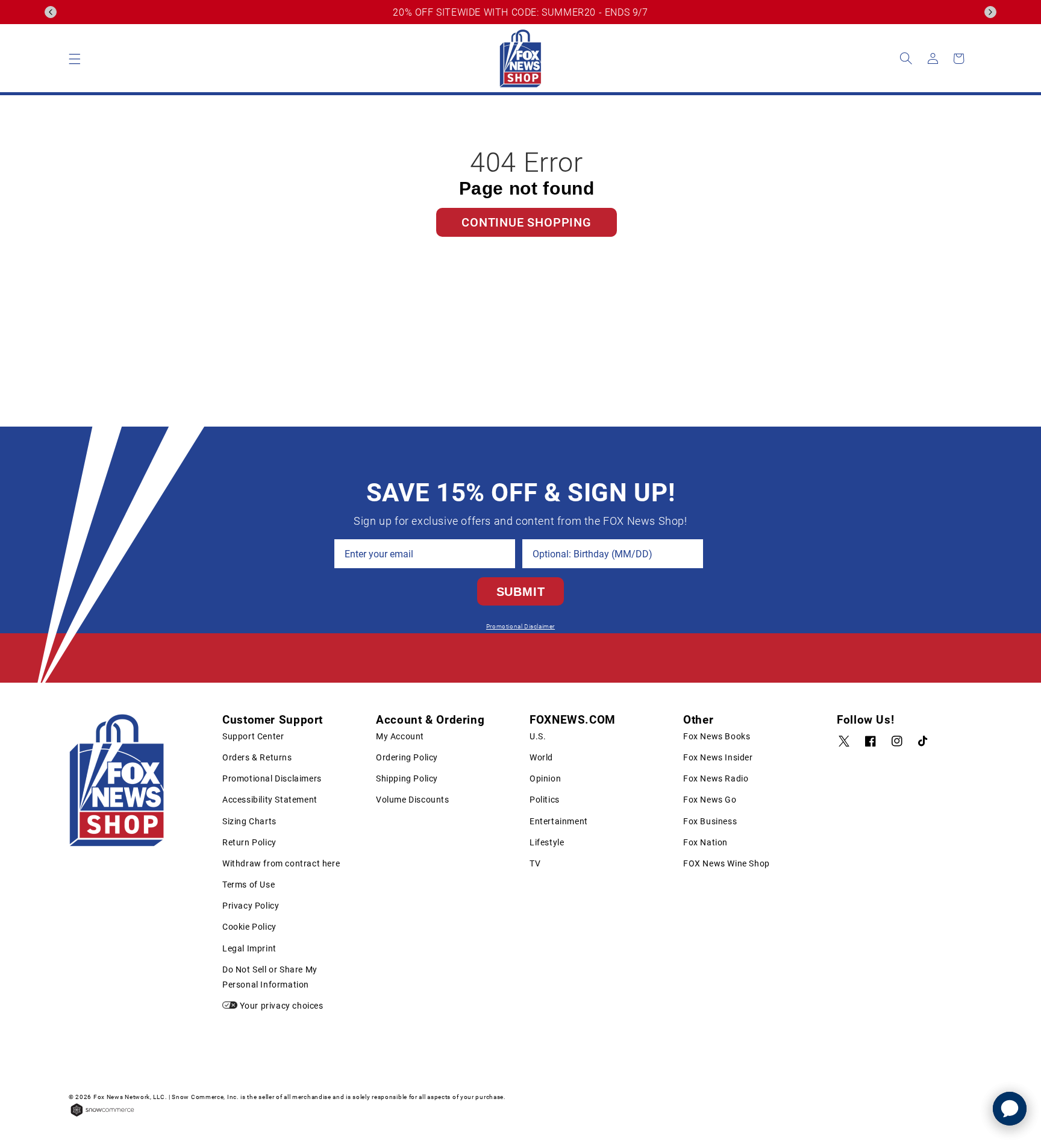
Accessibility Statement (269, 799)
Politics (545, 799)
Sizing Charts (249, 821)
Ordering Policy (407, 757)
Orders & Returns (257, 757)
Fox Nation (705, 842)
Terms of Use (248, 884)
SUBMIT (520, 591)
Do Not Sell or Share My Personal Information (269, 977)
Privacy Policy (250, 905)
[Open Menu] (75, 58)
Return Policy (249, 842)
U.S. (538, 736)
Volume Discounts (412, 799)
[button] (51, 12)
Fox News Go (710, 799)
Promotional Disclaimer (520, 626)
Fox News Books (716, 736)
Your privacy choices (280, 1005)
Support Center (253, 736)
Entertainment (559, 821)
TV (535, 863)
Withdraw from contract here (281, 863)
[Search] (906, 58)
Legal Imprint (249, 948)
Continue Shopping (526, 222)
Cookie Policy (249, 927)
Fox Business (710, 821)
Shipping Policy (407, 778)
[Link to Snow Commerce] (102, 1116)
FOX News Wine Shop (726, 863)
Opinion (545, 778)
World (541, 757)
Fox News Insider (718, 757)
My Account (400, 736)
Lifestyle (547, 842)
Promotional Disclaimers (272, 778)
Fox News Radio (715, 778)
